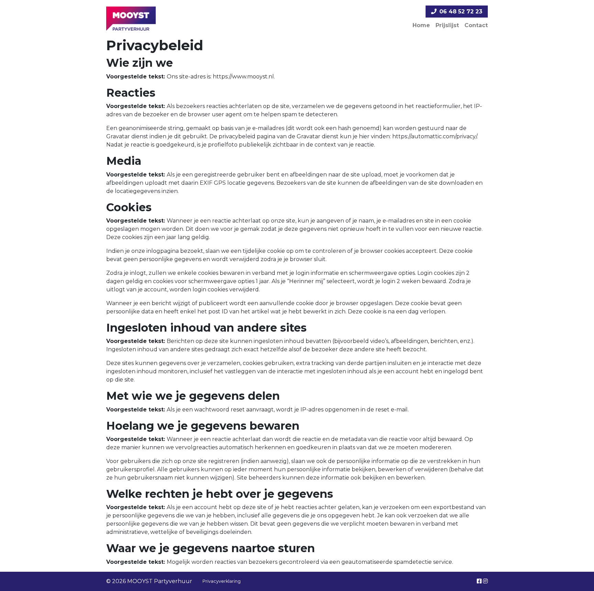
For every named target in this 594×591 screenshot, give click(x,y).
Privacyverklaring (221, 581)
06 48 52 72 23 (460, 11)
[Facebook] (479, 581)
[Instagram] (485, 581)
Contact (476, 25)
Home (421, 25)
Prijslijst (447, 25)
